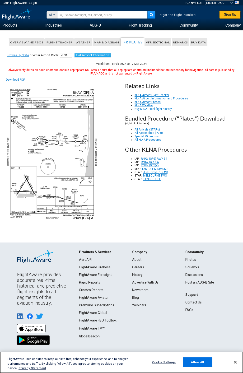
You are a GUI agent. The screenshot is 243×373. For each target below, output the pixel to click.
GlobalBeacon (89, 336)
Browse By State (18, 55)
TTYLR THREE (152, 179)
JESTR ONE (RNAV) (155, 172)
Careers (138, 267)
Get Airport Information (92, 55)
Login (33, 3)
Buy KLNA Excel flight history (153, 109)
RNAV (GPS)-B (150, 165)
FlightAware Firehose (95, 267)
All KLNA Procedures (148, 139)
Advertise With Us (145, 282)
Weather (83, 42)
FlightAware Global (93, 313)
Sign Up (230, 14)
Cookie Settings (164, 362)
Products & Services (95, 252)
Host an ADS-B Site (199, 282)
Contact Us (193, 302)
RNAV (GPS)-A (150, 162)
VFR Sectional (158, 42)
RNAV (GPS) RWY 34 (154, 158)
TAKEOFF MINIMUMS (155, 169)
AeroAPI (85, 259)
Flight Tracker (59, 42)
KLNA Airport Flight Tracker (152, 95)
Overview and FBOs (26, 42)
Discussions (194, 275)
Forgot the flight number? (177, 15)
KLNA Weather (144, 105)
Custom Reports (91, 290)
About (136, 259)
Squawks (192, 267)
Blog (135, 297)
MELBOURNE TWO (155, 175)
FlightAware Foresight (95, 275)
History (137, 275)
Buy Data (198, 42)
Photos (190, 259)
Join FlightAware (15, 3)
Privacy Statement (32, 368)
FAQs (189, 310)
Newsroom (140, 290)
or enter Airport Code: (33, 55)
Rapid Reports (89, 282)
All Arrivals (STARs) (147, 129)
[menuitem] (10, 25)
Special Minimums (147, 136)
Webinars (139, 305)
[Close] (235, 362)
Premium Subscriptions (96, 305)
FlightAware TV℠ (92, 328)
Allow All (197, 362)
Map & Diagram (106, 42)
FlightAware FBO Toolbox (98, 320)
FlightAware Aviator (94, 297)
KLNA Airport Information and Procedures (161, 98)
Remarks (180, 42)
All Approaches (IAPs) (149, 133)
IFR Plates (132, 42)
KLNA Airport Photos (148, 102)
